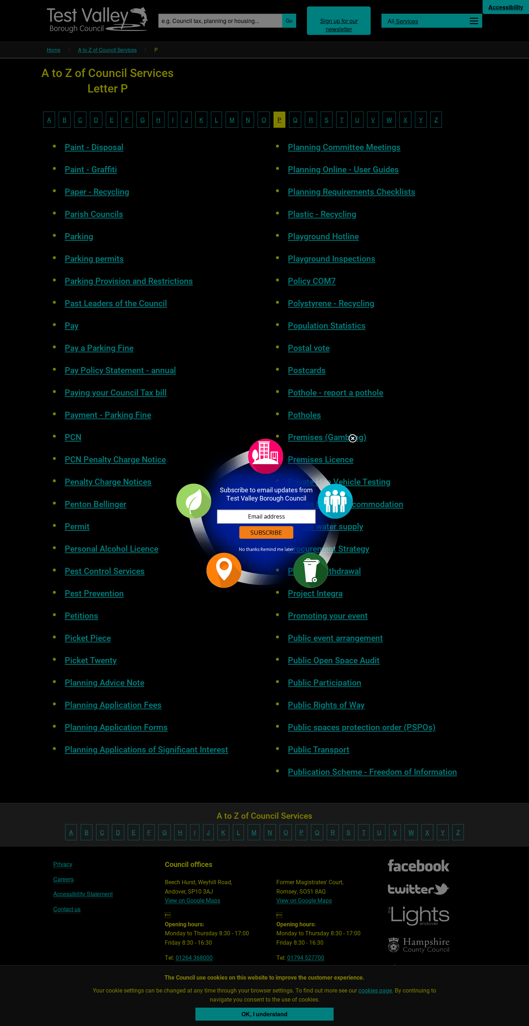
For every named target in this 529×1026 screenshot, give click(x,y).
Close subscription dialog (352, 439)
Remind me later (277, 549)
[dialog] (264, 513)
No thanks (249, 549)
